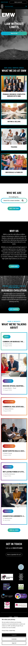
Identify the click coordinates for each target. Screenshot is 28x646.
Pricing (16, 617)
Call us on (14, 548)
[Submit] (23, 200)
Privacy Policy (5, 630)
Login (10, 617)
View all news (14, 530)
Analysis (8, 381)
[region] (14, 631)
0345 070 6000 (4, 2)
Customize (14, 639)
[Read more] (14, 365)
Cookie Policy (12, 630)
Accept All (14, 635)
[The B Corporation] (3, 6)
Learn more (14, 266)
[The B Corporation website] (21, 577)
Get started (14, 309)
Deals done (9, 401)
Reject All (14, 643)
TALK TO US (14, 33)
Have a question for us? (14, 554)
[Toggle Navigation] (25, 12)
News (7, 336)
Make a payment (18, 2)
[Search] (26, 6)
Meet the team (14, 208)
